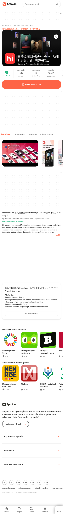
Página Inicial (6, 25)
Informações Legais (8, 488)
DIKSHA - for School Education (48, 385)
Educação (29, 25)
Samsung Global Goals (8, 352)
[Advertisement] (32, 108)
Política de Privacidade (41, 488)
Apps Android (19, 25)
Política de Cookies (24, 488)
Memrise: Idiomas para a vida (9, 385)
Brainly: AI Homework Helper (47, 352)
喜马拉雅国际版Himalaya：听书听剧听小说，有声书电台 (21, 29)
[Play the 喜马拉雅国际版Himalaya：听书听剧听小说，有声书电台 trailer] (20, 153)
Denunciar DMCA (57, 488)
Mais (58, 235)
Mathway (25, 384)
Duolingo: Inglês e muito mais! (28, 352)
